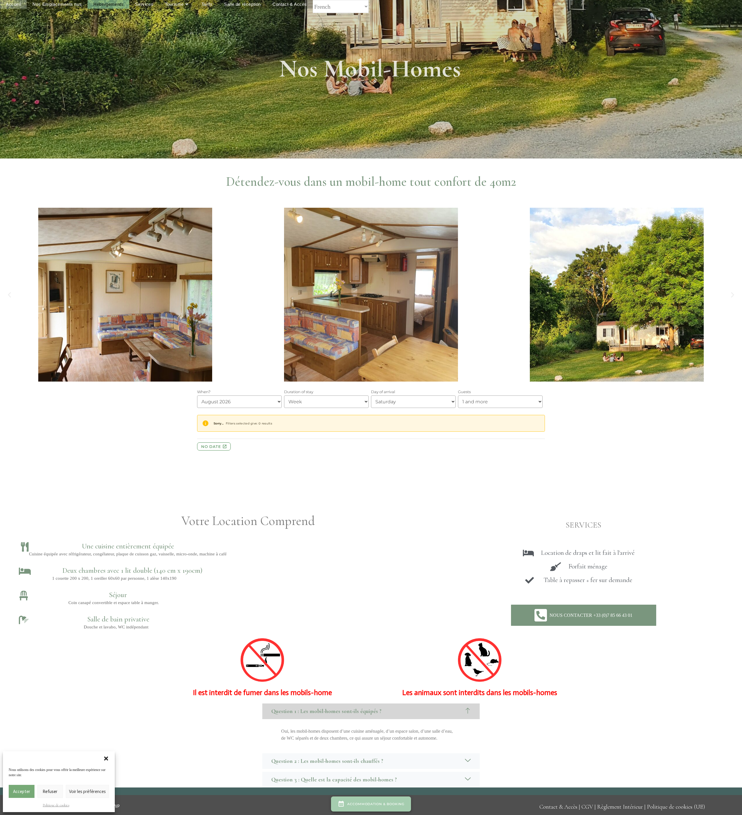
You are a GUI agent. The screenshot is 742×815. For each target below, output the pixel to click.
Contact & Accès (558, 806)
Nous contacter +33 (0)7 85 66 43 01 (591, 615)
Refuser (50, 791)
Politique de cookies (56, 805)
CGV (587, 806)
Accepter (21, 791)
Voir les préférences (87, 791)
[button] (106, 758)
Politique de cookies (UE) (676, 806)
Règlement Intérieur (620, 806)
